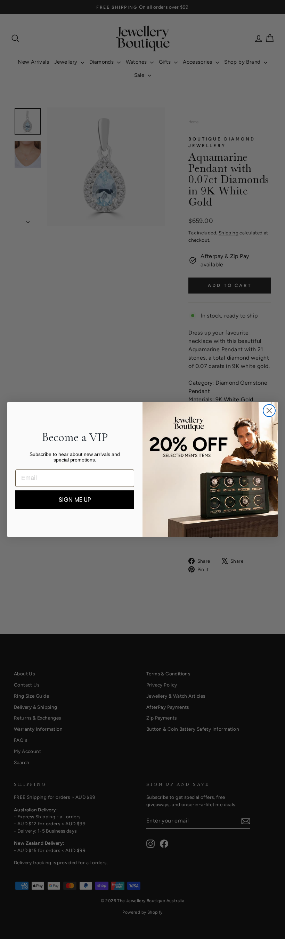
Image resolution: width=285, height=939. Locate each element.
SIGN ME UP (75, 500)
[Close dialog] (269, 410)
